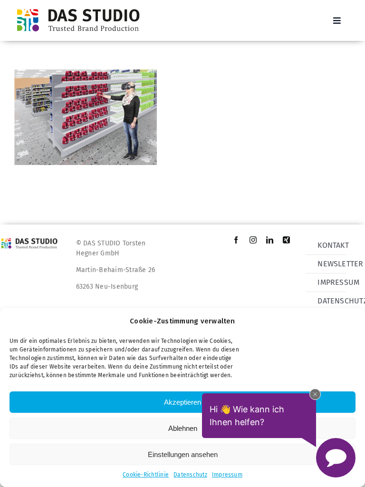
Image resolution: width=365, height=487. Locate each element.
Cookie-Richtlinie (146, 474)
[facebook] (236, 240)
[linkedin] (269, 240)
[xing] (286, 240)
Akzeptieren (182, 402)
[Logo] (81, 8)
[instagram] (253, 240)
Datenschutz (190, 474)
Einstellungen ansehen (183, 454)
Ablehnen (182, 428)
